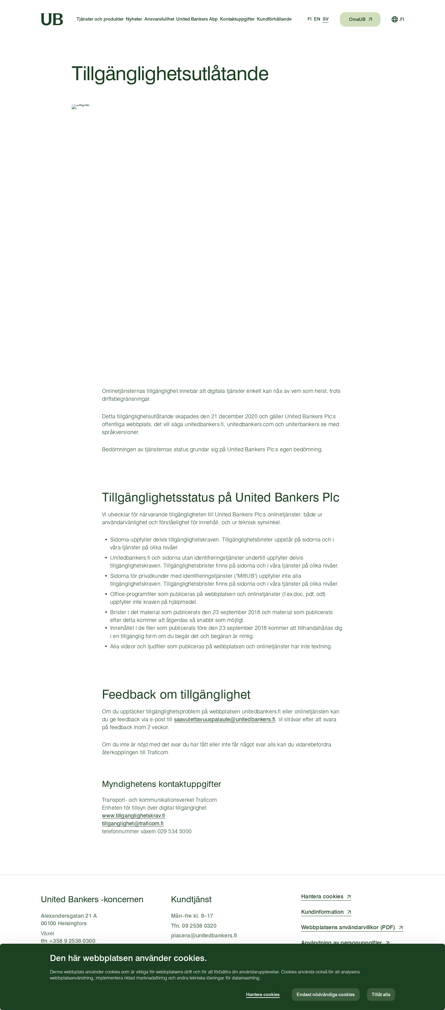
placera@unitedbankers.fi (204, 935)
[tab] (310, 19)
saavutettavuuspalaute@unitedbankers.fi (224, 719)
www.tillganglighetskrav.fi (133, 815)
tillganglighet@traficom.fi (133, 823)
